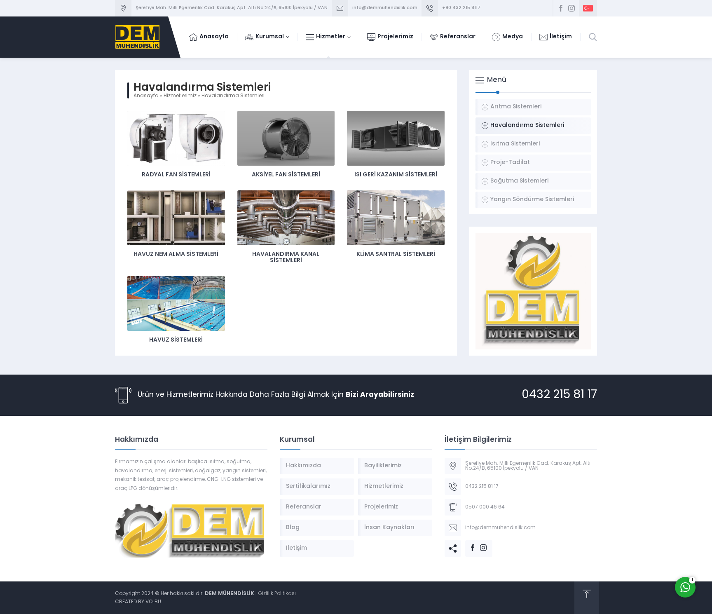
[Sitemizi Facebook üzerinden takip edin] (560, 8)
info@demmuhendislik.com (384, 8)
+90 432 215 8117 (461, 8)
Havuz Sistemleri (176, 340)
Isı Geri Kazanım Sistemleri (395, 175)
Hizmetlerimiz (180, 96)
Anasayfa (146, 96)
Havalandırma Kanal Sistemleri (285, 257)
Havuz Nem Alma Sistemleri (176, 254)
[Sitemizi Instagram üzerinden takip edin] (571, 8)
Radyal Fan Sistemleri (176, 175)
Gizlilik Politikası (277, 593)
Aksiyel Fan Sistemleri (286, 175)
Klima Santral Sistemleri (395, 254)
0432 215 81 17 (559, 395)
